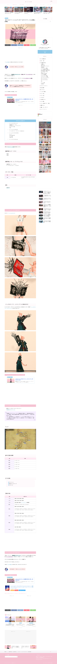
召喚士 (6, 593)
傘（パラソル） (42, 89)
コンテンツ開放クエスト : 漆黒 (44, 103)
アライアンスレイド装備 (44, 76)
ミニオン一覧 (49, 4)
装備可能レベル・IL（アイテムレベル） (15, 125)
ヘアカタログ (42, 97)
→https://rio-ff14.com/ (44, 48)
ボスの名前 (11, 136)
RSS (38, 116)
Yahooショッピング (22, 590)
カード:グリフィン (23, 502)
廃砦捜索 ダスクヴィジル (11, 409)
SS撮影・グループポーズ (44, 107)
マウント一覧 (42, 4)
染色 (10, 127)
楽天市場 (16, 590)
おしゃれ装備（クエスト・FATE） (45, 72)
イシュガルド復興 (35, 5)
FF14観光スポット (43, 99)
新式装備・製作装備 (44, 73)
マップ (11, 134)
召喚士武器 (9, 593)
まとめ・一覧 (42, 60)
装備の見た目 (15, 4)
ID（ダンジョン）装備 (44, 75)
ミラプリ (25, 593)
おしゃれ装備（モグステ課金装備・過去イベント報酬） (45, 70)
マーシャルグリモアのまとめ (13, 139)
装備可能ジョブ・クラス (13, 124)
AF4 (41, 81)
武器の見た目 (6, 18)
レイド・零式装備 (43, 74)
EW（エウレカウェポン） (44, 79)
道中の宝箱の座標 (12, 135)
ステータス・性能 (12, 126)
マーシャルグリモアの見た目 (13, 129)
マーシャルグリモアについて (13, 123)
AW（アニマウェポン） (44, 78)
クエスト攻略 (42, 101)
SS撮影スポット (42, 105)
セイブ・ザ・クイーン (28, 5)
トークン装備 (43, 82)
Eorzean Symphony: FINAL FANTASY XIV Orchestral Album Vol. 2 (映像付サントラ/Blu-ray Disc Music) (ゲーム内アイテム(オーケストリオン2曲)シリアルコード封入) (21, 587)
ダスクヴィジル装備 (18, 593)
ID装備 (22, 593)
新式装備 (42, 83)
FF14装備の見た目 (43, 62)
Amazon (12, 590)
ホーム (8, 4)
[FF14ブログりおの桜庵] (28, 2)
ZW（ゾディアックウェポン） (45, 77)
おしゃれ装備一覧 (42, 58)
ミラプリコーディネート (43, 85)
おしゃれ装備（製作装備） (45, 69)
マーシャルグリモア (11, 213)
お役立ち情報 (21, 4)
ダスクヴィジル (13, 593)
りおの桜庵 (7, 62)
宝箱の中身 (11, 137)
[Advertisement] (20, 54)
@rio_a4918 (19, 66)
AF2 (41, 80)
